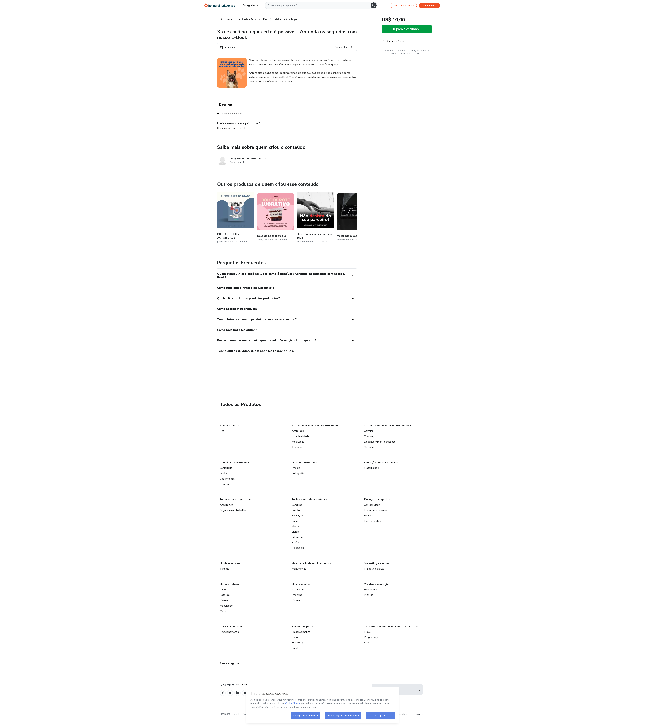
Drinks (223, 473)
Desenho (297, 595)
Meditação (298, 442)
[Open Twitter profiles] (230, 693)
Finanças (369, 515)
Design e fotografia (304, 462)
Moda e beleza (229, 584)
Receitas (225, 484)
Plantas (368, 595)
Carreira (368, 431)
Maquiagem (226, 606)
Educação (297, 515)
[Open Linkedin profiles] (237, 693)
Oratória (369, 447)
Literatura (297, 537)
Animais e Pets (229, 425)
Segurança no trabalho (233, 510)
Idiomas (296, 526)
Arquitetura (226, 505)
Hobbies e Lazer (230, 563)
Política (296, 542)
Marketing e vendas (376, 563)
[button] (283, 275)
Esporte (296, 637)
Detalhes (225, 105)
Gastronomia (227, 479)
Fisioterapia (298, 643)
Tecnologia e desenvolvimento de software (392, 626)
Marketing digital (374, 569)
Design (296, 468)
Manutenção (299, 569)
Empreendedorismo (375, 510)
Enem (295, 521)
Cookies (418, 714)
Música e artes (301, 584)
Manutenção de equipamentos (311, 563)
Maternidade (371, 468)
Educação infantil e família (381, 462)
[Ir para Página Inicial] (220, 5)
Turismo (224, 569)
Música (296, 600)
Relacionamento (229, 632)
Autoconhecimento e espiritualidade (315, 425)
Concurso (297, 505)
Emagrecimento (301, 632)
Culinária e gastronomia (235, 462)
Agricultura (370, 589)
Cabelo (224, 589)
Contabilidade (372, 505)
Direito (296, 510)
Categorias (249, 5)
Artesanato (298, 589)
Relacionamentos (231, 626)
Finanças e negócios (377, 499)
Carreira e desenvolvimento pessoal (387, 425)
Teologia (297, 447)
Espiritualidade (300, 436)
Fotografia (298, 473)
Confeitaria (226, 468)
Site (366, 643)
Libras (295, 532)
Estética (225, 595)
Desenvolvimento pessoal (379, 442)
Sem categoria (229, 663)
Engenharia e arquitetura (236, 499)
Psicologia (298, 548)
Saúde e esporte (303, 626)
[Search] (374, 5)
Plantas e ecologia (376, 584)
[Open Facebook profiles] (222, 693)
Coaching (369, 436)
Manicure (225, 600)
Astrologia (298, 431)
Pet (222, 431)
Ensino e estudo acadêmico (309, 499)
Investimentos (372, 521)
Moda (223, 611)
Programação (371, 637)
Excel (367, 632)
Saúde (295, 648)
